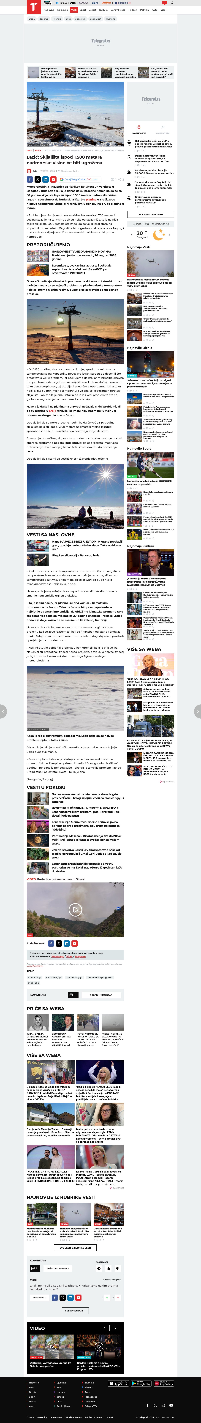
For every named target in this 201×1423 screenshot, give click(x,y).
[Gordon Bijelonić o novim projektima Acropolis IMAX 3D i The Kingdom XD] (99, 1347)
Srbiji (52, 410)
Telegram (80, 956)
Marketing (42, 1417)
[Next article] (197, 711)
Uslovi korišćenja (35, 966)
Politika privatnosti (94, 1417)
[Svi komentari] (99, 1268)
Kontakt (110, 1417)
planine (91, 199)
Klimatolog (34, 977)
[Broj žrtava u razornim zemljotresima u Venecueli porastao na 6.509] (106, 72)
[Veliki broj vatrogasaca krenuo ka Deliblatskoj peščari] (52, 1347)
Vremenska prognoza (100, 977)
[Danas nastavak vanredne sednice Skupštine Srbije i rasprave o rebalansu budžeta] (70, 72)
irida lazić (33, 982)
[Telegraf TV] (171, 1405)
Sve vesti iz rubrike (75, 1248)
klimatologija (53, 977)
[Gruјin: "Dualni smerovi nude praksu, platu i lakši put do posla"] (143, 72)
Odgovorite (39, 1297)
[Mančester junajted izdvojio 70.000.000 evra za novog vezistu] (150, 465)
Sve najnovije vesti (151, 214)
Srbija (38, 150)
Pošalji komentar (101, 995)
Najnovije (138, 247)
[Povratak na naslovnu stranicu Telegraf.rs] (34, 7)
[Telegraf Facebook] (147, 1405)
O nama (30, 1417)
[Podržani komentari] (108, 1268)
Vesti (29, 150)
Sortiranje (102, 1262)
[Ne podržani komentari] (118, 1268)
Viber (69, 956)
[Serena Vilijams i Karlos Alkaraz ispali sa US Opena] (134, 509)
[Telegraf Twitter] (155, 1405)
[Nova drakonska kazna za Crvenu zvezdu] (134, 496)
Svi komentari (75, 1310)
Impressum (56, 1417)
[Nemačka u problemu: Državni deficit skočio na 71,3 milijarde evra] (134, 398)
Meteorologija (74, 977)
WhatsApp (57, 956)
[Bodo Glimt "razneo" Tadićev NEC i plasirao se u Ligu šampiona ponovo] (134, 534)
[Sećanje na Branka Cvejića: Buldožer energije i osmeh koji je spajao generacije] (134, 597)
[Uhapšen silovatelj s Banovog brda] (38, 560)
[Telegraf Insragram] (163, 1405)
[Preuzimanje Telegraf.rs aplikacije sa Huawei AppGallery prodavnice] (163, 1383)
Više (163, 9)
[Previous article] (3, 711)
